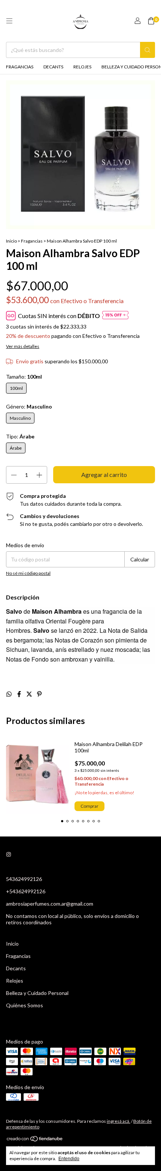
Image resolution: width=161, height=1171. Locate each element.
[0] (151, 21)
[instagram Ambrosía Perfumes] (8, 854)
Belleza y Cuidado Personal (37, 993)
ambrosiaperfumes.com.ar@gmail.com (49, 903)
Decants (53, 67)
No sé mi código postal (28, 573)
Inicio (11, 241)
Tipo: (20, 436)
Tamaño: (24, 376)
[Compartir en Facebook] (19, 693)
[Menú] (9, 21)
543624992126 (24, 879)
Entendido (68, 1158)
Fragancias (19, 67)
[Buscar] (147, 50)
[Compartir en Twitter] (29, 693)
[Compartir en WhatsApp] (9, 693)
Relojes (82, 67)
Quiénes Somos (24, 1005)
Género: (29, 406)
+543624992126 (25, 891)
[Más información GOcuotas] (115, 315)
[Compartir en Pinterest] (39, 693)
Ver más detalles (22, 346)
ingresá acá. (118, 1121)
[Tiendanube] (35, 1140)
